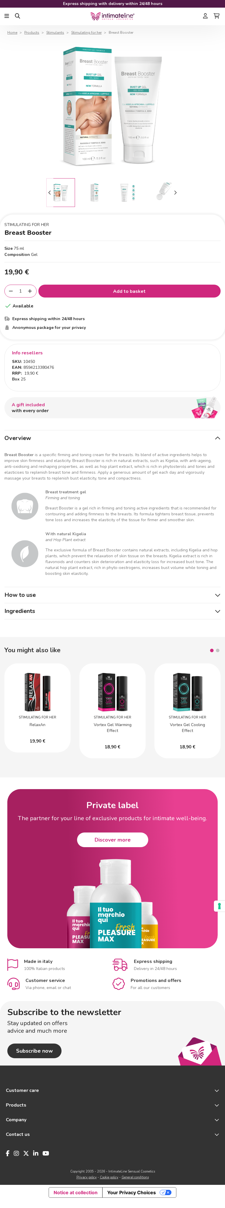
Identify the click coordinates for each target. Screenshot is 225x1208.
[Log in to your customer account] (205, 16)
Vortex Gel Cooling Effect (187, 727)
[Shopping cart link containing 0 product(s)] (216, 16)
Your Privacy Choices (131, 1192)
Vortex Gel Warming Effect (113, 727)
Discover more (113, 839)
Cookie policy (109, 1177)
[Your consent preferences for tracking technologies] (219, 906)
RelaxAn (37, 725)
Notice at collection (76, 1192)
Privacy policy (86, 1177)
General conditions (135, 1177)
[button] (212, 650)
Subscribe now (34, 1050)
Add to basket (129, 291)
